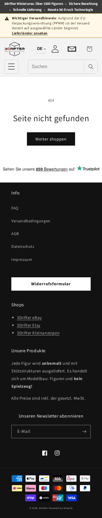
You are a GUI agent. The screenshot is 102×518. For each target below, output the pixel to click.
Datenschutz (23, 246)
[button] (11, 67)
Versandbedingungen (30, 220)
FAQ (14, 208)
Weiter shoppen (51, 139)
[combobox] (56, 66)
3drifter (43, 507)
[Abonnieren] (84, 431)
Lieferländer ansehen (30, 33)
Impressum (21, 259)
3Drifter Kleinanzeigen (38, 332)
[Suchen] (90, 67)
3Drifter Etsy (29, 325)
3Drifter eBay (29, 317)
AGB (15, 233)
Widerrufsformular (51, 283)
